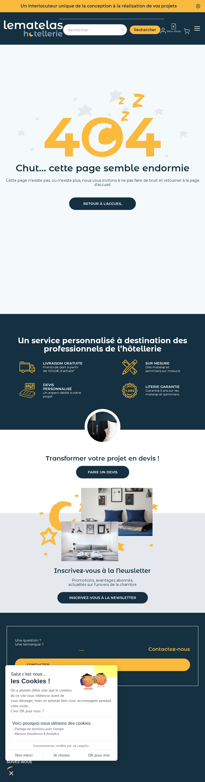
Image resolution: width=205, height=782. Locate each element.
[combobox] (95, 29)
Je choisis (61, 755)
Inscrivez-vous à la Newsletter (102, 597)
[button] (11, 773)
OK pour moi (98, 755)
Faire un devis (102, 472)
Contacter (38, 665)
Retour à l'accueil (102, 203)
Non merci (24, 755)
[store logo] (33, 28)
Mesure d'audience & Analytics (37, 734)
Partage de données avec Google (39, 729)
